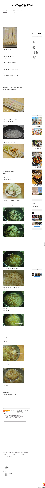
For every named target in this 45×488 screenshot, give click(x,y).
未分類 (33, 45)
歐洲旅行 (34, 46)
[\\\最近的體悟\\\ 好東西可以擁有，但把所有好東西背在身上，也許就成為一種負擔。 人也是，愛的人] (37, 223)
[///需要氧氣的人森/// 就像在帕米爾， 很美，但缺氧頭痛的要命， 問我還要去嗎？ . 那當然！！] (40, 223)
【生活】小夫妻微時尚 (35, 53)
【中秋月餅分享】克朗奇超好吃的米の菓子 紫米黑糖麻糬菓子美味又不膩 (15, 421)
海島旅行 (34, 47)
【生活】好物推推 (35, 51)
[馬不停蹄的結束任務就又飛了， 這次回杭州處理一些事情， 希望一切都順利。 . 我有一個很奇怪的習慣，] (33, 219)
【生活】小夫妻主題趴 (35, 52)
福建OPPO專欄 (34, 56)
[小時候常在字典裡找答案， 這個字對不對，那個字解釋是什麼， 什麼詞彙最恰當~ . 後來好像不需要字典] (33, 223)
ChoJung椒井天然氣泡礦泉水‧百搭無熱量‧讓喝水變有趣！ (13, 415)
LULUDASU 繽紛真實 (22, 5)
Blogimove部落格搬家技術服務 (41, 487)
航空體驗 (34, 58)
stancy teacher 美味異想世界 (35, 206)
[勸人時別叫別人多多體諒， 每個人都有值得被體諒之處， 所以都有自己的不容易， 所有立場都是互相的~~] (37, 216)
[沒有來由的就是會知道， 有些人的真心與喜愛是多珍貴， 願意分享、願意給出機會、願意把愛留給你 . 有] (40, 219)
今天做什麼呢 (34, 41)
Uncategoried (34, 40)
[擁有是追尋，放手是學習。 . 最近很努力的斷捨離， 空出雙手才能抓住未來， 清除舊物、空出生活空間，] (37, 219)
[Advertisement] (16, 19)
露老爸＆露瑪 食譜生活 (34, 201)
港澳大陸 (34, 48)
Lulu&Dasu (8, 12)
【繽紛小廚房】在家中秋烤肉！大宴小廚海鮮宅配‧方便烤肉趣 (13, 416)
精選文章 (34, 57)
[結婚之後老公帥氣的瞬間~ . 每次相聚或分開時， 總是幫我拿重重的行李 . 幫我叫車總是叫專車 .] (40, 216)
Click (44, 244)
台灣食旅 (34, 42)
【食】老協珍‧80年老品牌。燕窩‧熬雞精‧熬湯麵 (12, 417)
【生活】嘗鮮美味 (4, 12)
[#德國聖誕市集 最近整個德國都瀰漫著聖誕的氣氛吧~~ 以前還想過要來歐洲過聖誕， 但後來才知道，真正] (33, 216)
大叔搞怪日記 (33, 203)
